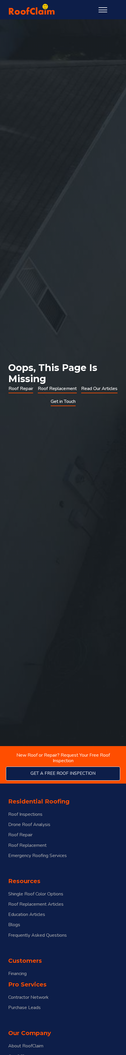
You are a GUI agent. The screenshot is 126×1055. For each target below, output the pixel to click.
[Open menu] (103, 9)
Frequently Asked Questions (37, 935)
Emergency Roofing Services (37, 856)
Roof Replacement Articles (36, 904)
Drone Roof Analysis (29, 824)
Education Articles (26, 914)
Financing (17, 974)
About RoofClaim (25, 1046)
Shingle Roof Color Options (35, 894)
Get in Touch (63, 401)
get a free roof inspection (63, 773)
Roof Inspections (25, 814)
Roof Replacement (57, 388)
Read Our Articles (99, 388)
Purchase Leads (24, 1007)
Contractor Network (28, 997)
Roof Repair (20, 388)
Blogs (14, 925)
